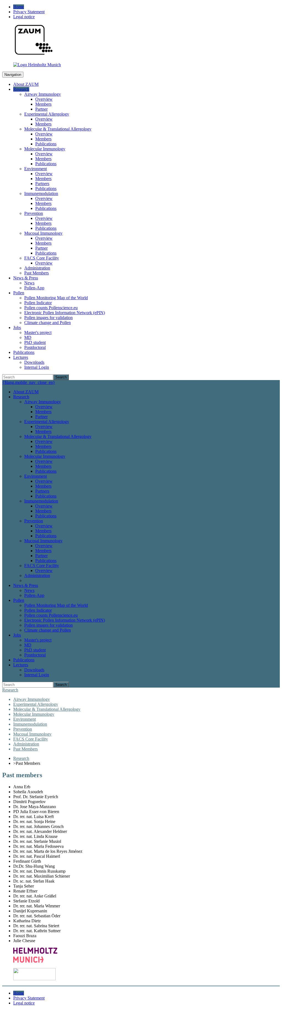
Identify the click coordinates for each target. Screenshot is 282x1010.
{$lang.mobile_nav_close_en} (28, 382)
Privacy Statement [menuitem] (29, 11)
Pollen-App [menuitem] (34, 287)
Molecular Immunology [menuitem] (44, 148)
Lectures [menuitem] (20, 357)
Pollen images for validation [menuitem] (48, 317)
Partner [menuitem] (41, 109)
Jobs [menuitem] (17, 327)
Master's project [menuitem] (37, 332)
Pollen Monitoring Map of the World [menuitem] (56, 297)
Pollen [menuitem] (18, 292)
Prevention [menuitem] (33, 213)
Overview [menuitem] (44, 99)
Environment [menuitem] (35, 168)
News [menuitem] (29, 282)
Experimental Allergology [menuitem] (46, 114)
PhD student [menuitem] (35, 342)
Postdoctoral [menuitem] (35, 347)
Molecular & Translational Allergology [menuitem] (57, 129)
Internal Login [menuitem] (36, 367)
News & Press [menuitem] (25, 278)
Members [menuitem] (43, 104)
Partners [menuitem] (42, 183)
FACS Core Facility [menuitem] (41, 258)
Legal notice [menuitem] (24, 16)
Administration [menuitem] (37, 268)
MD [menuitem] (27, 337)
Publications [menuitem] (45, 143)
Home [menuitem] (18, 6)
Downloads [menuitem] (34, 362)
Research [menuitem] (21, 89)
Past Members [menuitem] (36, 273)
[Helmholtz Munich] (37, 64)
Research (10, 690)
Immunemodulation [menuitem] (41, 193)
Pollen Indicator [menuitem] (38, 302)
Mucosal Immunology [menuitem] (43, 233)
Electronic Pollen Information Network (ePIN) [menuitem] (64, 312)
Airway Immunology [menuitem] (42, 94)
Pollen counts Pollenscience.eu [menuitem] (51, 307)
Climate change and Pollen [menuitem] (47, 322)
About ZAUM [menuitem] (26, 84)
